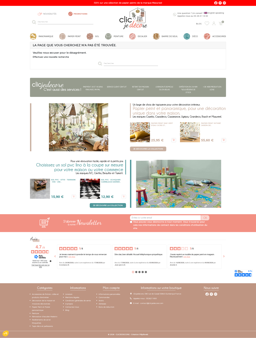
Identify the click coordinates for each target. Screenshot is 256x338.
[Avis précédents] (55, 257)
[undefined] (50, 261)
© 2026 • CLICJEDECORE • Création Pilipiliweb (128, 334)
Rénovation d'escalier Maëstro (44, 316)
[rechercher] (35, 22)
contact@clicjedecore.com (151, 303)
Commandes (104, 297)
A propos (69, 304)
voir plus (71, 257)
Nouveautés (49, 14)
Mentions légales (72, 297)
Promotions (80, 14)
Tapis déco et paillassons (42, 326)
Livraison (68, 294)
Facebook (215, 3)
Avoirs (101, 300)
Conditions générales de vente (78, 300)
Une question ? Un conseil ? (200, 14)
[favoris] (207, 23)
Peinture (35, 313)
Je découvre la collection (148, 149)
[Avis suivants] (224, 257)
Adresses (102, 304)
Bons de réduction (106, 307)
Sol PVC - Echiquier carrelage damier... (111, 181)
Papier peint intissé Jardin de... (211, 124)
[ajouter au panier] (173, 140)
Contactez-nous (72, 307)
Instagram (224, 3)
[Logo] (133, 18)
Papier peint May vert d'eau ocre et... (162, 124)
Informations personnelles (109, 294)
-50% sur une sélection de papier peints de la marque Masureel (128, 3)
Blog (199, 24)
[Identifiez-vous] (213, 23)
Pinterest (220, 3)
